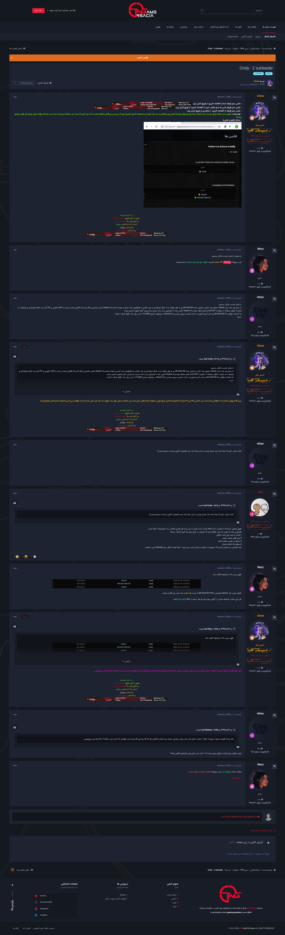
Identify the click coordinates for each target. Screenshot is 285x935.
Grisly (210, 359)
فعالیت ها (252, 27)
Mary (210, 629)
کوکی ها (16, 928)
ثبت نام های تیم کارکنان (219, 27)
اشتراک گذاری (44, 83)
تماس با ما (26, 928)
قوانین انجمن (142, 57)
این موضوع (212, 10)
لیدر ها (243, 84)
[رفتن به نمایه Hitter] (260, 312)
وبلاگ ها (170, 27)
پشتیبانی (183, 27)
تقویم (158, 27)
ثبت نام (38, 10)
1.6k (259, 283)
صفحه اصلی (171, 895)
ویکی (174, 902)
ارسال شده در (229, 96)
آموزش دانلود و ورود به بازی (115, 898)
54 (259, 534)
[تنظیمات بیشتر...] (15, 97)
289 (259, 332)
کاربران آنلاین (246, 36)
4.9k (259, 148)
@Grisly (227, 262)
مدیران (258, 36)
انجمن (173, 898)
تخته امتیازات (232, 36)
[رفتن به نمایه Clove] (269, 83)
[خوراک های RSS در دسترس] (12, 870)
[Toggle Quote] (234, 359)
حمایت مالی (199, 27)
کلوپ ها (238, 27)
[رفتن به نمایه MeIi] (260, 507)
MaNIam (208, 730)
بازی (174, 906)
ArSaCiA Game (249, 928)
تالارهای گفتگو (270, 36)
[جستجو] (202, 10)
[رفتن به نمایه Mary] (260, 264)
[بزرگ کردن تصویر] (193, 164)
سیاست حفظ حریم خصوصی (43, 928)
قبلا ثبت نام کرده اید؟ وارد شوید (61, 10)
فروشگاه (123, 895)
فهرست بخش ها (269, 27)
